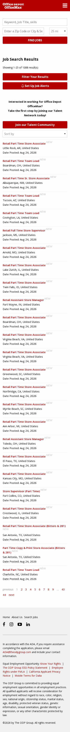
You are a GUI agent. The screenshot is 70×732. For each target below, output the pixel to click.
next (11, 595)
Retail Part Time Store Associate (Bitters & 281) (34, 526)
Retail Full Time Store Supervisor (24, 230)
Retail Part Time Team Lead (21, 161)
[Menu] (65, 6)
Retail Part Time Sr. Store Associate (26, 178)
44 (4, 595)
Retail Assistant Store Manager (23, 300)
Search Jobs (31, 617)
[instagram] (11, 624)
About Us (17, 617)
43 (63, 589)
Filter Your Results (35, 77)
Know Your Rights (50, 663)
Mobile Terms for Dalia (28, 675)
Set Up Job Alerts (36, 86)
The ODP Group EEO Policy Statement (25, 667)
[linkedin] (28, 624)
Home (6, 617)
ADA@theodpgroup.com (17, 652)
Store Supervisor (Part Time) (21, 491)
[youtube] (20, 624)
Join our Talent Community (35, 125)
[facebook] (4, 624)
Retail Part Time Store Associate (24, 143)
